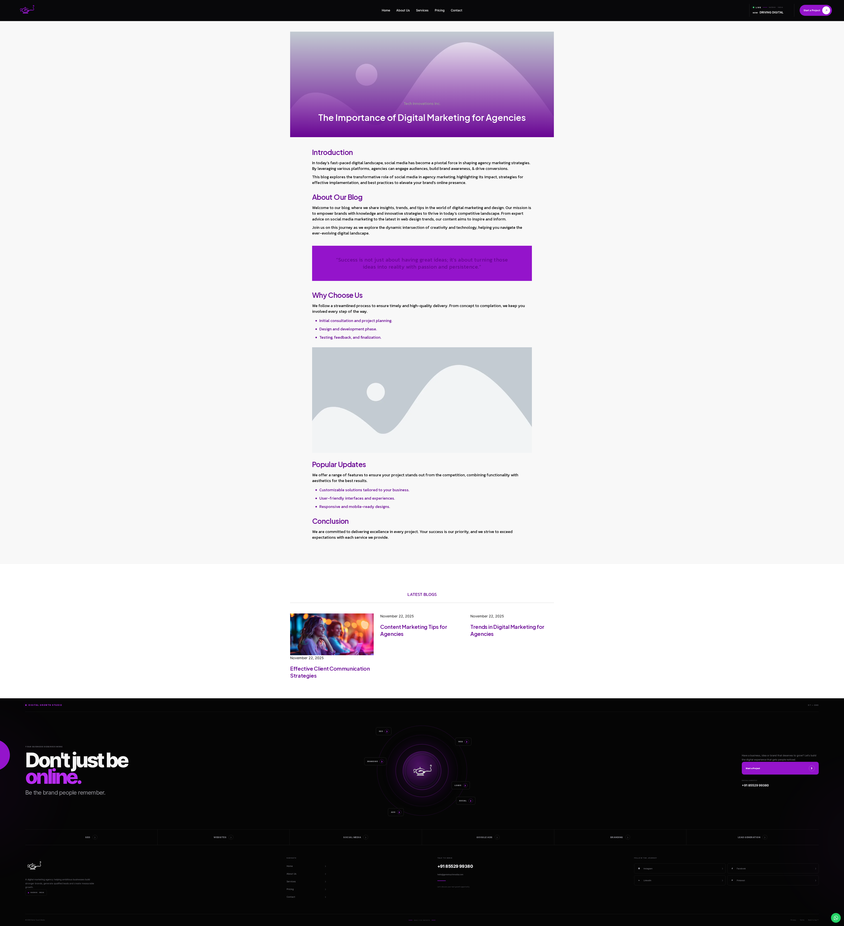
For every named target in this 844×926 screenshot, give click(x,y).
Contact (456, 10)
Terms (802, 920)
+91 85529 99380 (455, 866)
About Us (403, 10)
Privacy (793, 920)
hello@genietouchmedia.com (450, 874)
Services (422, 10)
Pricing (440, 10)
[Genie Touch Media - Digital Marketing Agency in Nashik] (28, 10)
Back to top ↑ (813, 920)
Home (386, 10)
